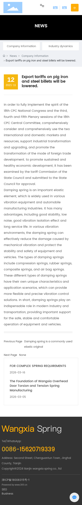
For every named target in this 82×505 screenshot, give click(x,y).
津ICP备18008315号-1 (16, 479)
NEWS (41, 25)
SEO (4, 489)
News (13, 55)
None (22, 355)
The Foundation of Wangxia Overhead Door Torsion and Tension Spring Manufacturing (39, 386)
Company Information (21, 46)
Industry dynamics (61, 46)
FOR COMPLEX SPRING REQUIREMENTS (38, 365)
